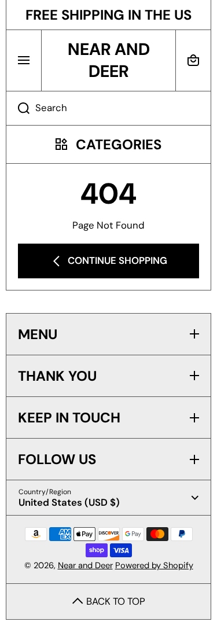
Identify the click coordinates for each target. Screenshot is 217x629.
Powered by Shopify (154, 565)
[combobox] (108, 108)
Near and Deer (85, 565)
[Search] (18, 108)
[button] (193, 60)
